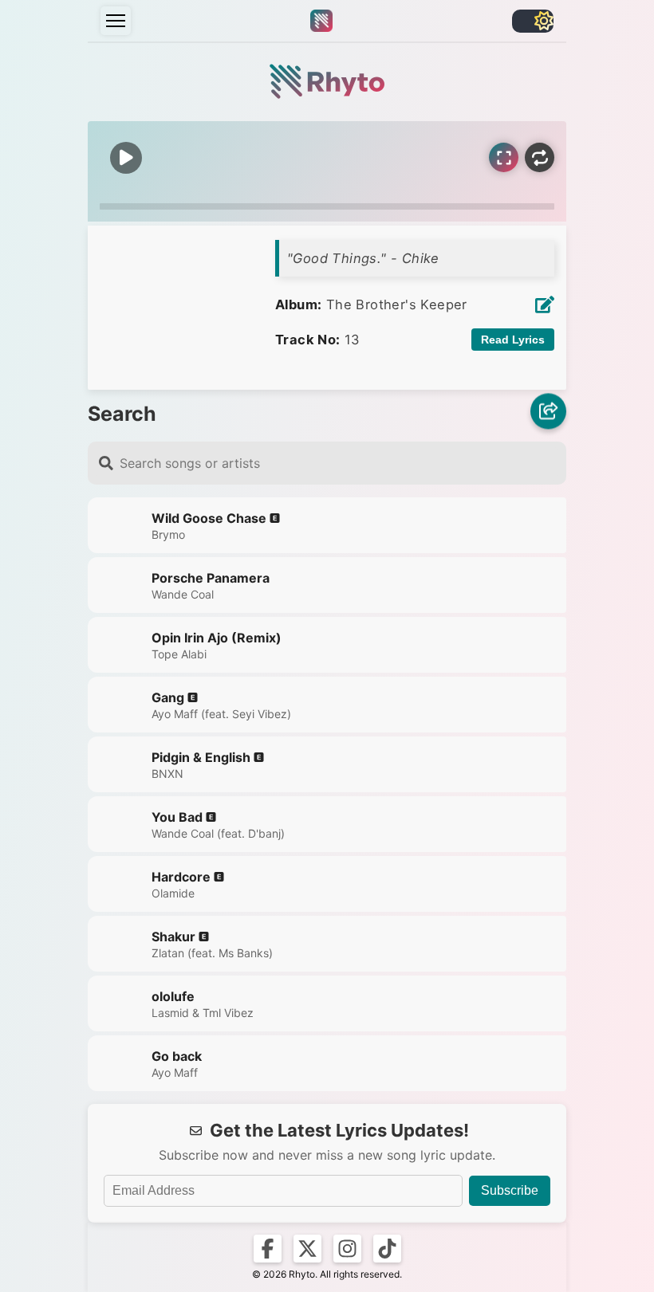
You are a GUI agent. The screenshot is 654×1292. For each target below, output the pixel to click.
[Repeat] (539, 157)
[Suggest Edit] (544, 304)
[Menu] (115, 20)
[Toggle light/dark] (533, 21)
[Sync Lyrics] (503, 157)
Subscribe (509, 1190)
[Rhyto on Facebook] (268, 1249)
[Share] (548, 413)
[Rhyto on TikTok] (387, 1249)
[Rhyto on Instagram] (347, 1249)
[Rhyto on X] (307, 1249)
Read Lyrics (513, 339)
